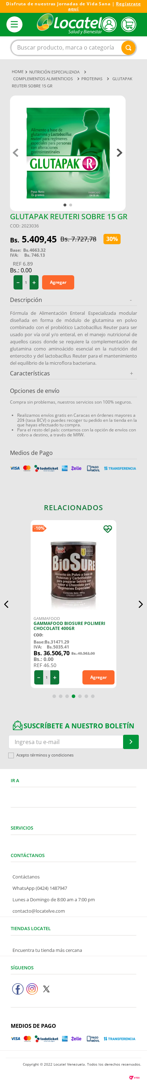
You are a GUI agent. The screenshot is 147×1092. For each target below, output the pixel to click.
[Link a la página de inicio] (18, 72)
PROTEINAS (91, 78)
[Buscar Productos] (128, 48)
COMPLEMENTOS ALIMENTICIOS (43, 78)
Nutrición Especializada (54, 72)
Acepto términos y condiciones (45, 755)
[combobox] (73, 48)
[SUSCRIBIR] (131, 742)
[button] (6, 604)
